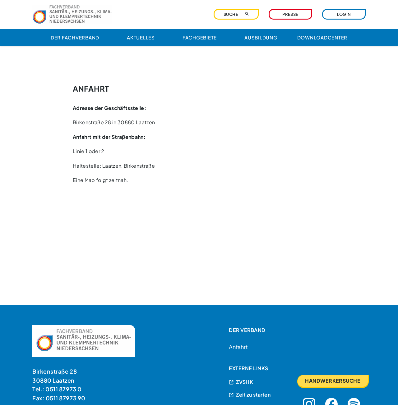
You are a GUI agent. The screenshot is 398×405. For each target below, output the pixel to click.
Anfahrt (238, 346)
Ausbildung (260, 37)
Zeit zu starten (253, 394)
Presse (290, 14)
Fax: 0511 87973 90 (59, 398)
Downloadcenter (322, 37)
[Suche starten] (247, 13)
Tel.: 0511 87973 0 (57, 389)
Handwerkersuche (332, 380)
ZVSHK (244, 382)
